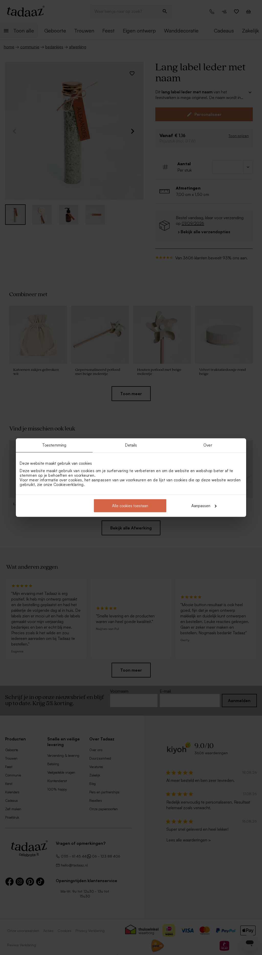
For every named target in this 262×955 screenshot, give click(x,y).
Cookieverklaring (68, 484)
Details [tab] (131, 445)
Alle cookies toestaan (130, 505)
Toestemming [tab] (54, 445)
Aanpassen (200, 505)
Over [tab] (207, 445)
